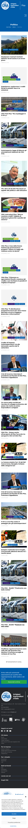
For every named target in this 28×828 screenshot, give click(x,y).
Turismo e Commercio (9, 784)
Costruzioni (7, 77)
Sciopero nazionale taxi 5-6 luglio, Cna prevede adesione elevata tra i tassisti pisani (13, 551)
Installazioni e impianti (9, 79)
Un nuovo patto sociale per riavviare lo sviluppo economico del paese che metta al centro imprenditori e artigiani (14, 405)
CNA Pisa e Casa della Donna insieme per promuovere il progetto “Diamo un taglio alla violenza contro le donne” (12, 248)
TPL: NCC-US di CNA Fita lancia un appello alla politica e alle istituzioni (14, 189)
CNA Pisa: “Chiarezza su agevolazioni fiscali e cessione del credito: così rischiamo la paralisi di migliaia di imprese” (14, 280)
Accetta (14, 814)
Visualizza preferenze (14, 822)
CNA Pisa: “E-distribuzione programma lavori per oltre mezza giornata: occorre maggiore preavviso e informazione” (13, 311)
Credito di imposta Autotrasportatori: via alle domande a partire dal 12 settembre (10, 345)
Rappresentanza (13, 49)
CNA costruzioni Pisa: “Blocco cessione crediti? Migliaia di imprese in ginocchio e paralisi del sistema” (13, 217)
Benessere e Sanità (8, 238)
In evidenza (14, 77)
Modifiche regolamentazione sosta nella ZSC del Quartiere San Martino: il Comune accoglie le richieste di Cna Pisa (13, 651)
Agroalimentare (8, 731)
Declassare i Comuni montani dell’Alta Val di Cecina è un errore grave (13, 58)
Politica (6, 49)
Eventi (16, 238)
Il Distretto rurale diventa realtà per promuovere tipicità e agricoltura (12, 740)
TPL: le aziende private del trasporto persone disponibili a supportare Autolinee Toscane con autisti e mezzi (13, 683)
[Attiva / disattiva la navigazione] (25, 15)
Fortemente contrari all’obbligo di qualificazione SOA (13, 711)
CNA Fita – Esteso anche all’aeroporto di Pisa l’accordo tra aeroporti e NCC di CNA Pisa (13, 434)
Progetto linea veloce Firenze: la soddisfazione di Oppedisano (12, 766)
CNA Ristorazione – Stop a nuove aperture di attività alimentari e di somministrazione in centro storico (14, 791)
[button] (25, 796)
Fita (4, 108)
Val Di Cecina (7, 51)
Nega (14, 818)
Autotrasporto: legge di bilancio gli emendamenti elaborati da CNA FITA (13, 152)
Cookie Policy (13, 826)
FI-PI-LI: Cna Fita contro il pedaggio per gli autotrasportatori (13, 522)
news (18, 79)
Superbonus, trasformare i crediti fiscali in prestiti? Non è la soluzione (13, 88)
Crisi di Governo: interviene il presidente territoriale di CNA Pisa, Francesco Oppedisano (13, 375)
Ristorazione (12, 782)
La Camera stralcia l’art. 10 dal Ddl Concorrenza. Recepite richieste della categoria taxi (13, 464)
